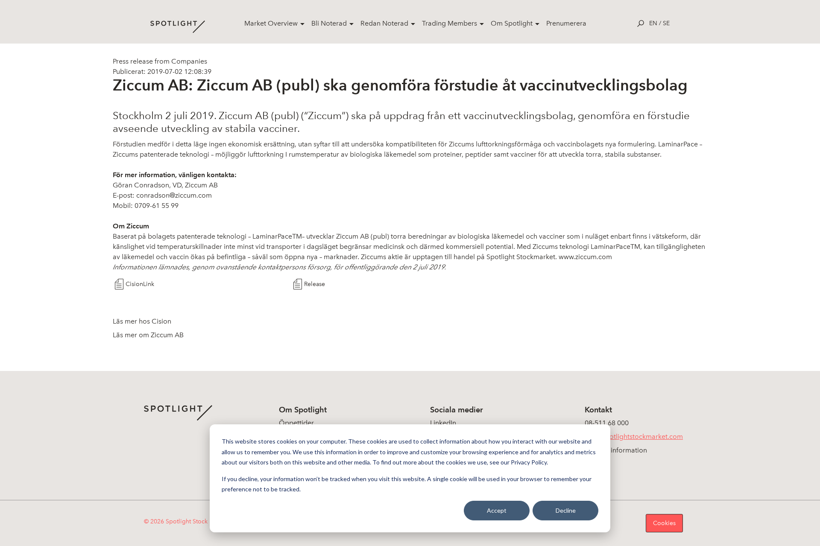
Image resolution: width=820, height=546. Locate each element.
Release (314, 284)
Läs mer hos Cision (142, 321)
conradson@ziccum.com (174, 195)
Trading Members (449, 23)
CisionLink (140, 284)
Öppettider (296, 423)
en (653, 23)
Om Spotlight (512, 23)
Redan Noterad (384, 23)
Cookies (664, 523)
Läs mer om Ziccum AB (148, 335)
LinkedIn (443, 423)
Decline (566, 510)
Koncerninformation (616, 450)
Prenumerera (566, 23)
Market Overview (271, 23)
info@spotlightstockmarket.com (634, 436)
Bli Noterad (329, 23)
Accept (497, 510)
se (666, 23)
